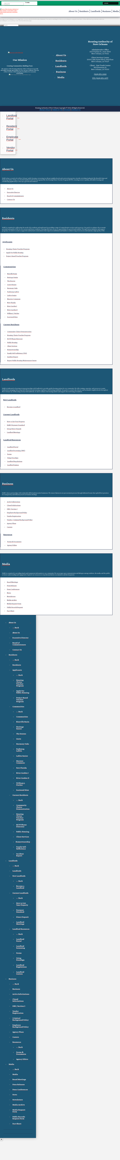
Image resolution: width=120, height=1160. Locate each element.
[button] (111, 3)
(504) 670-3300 (100, 74)
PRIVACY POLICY (45, 110)
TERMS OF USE (57, 110)
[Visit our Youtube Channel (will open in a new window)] (100, 100)
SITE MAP (67, 110)
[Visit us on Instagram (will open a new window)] (100, 91)
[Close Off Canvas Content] (1, 1139)
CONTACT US (75, 110)
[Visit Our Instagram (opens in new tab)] (87, 3)
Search (3, 4)
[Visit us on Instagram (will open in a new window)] (100, 96)
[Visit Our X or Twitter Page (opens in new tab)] (100, 87)
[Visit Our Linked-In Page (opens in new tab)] (87, 7)
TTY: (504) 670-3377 (100, 78)
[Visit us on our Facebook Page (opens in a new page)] (100, 82)
